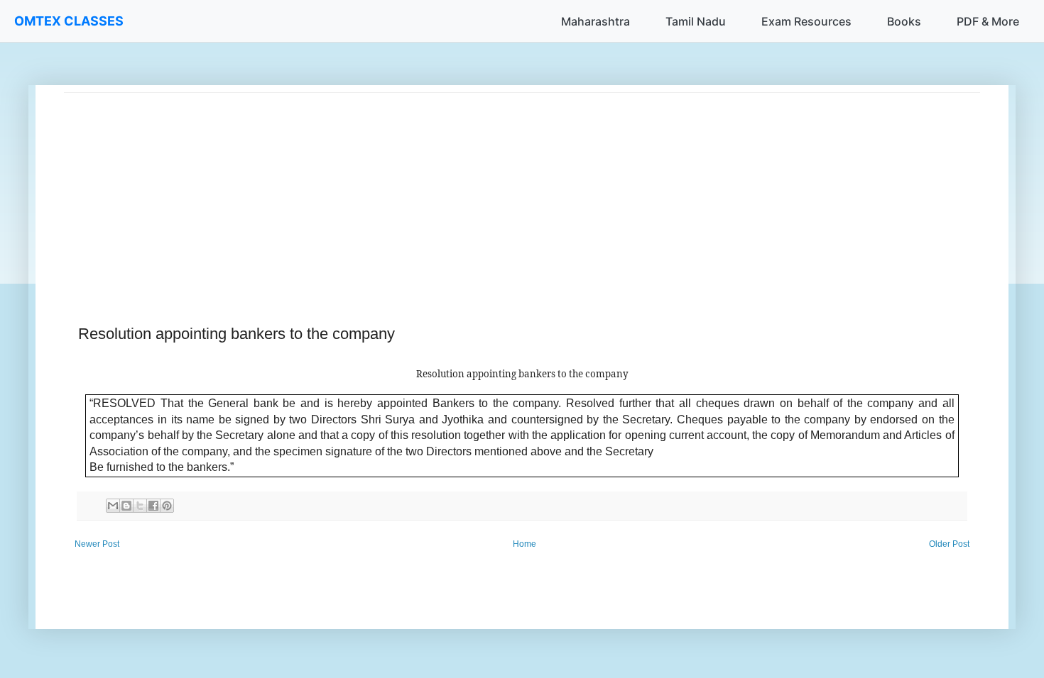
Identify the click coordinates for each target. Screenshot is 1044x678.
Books (904, 21)
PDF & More (988, 21)
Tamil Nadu (695, 21)
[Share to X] (140, 506)
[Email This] (113, 506)
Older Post (949, 544)
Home (524, 544)
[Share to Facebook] (153, 506)
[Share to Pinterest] (167, 506)
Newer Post (97, 544)
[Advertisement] (490, 192)
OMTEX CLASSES (69, 20)
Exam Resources (806, 21)
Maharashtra (595, 21)
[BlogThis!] (126, 506)
